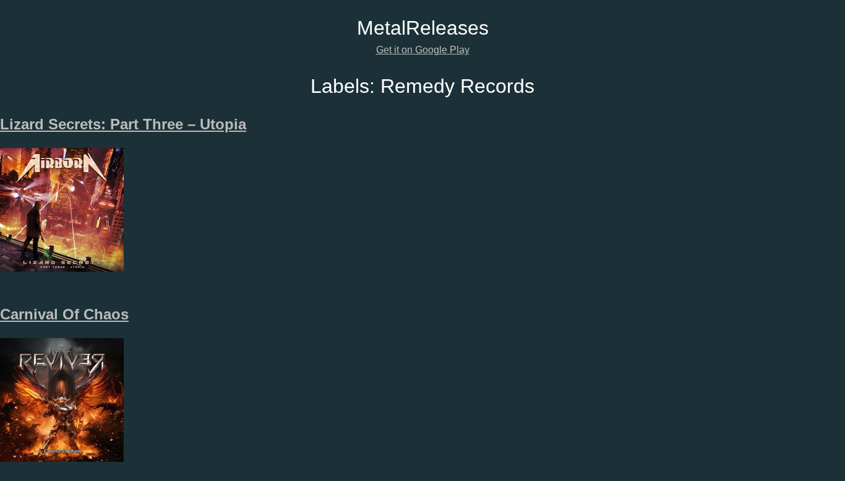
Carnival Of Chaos (64, 314)
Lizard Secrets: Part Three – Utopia (123, 124)
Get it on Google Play (423, 50)
